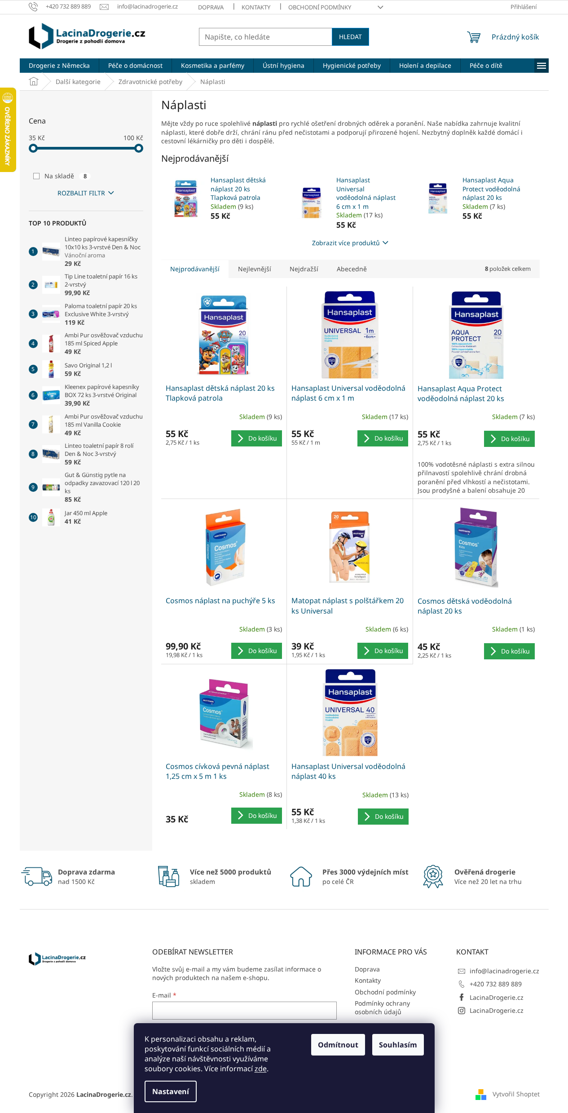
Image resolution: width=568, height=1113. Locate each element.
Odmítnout (338, 1045)
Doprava (211, 7)
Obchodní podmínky (319, 7)
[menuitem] (59, 65)
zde (261, 1068)
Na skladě (65, 176)
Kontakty (256, 7)
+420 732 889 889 (496, 984)
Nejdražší (304, 269)
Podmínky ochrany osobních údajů (382, 1007)
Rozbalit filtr (81, 193)
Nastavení (170, 1091)
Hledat (350, 36)
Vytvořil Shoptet (516, 1094)
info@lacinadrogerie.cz (504, 971)
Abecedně (352, 269)
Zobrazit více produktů (346, 242)
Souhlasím (398, 1045)
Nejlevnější (254, 269)
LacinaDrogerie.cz (497, 997)
